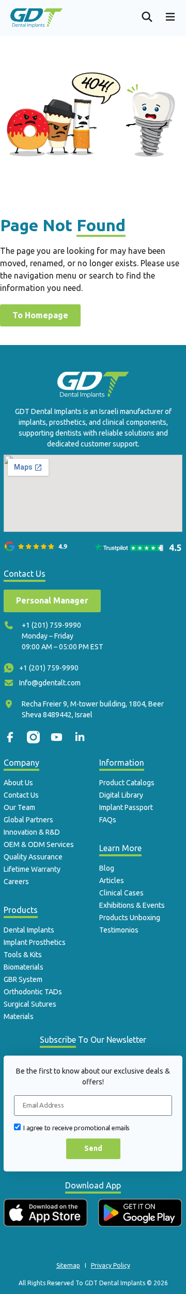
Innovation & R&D (32, 832)
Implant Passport (126, 807)
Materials (19, 1016)
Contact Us (21, 795)
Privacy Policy (110, 1265)
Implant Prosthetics (35, 942)
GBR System (23, 979)
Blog (106, 868)
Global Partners (28, 820)
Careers (16, 881)
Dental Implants (29, 930)
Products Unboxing (129, 917)
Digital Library (121, 795)
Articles (111, 880)
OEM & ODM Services (39, 844)
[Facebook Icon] (10, 737)
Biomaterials (23, 967)
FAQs (107, 820)
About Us (18, 783)
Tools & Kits (23, 955)
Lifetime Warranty (32, 869)
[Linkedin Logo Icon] (79, 737)
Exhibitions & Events (132, 905)
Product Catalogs (126, 783)
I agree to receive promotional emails (76, 1127)
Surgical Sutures (30, 1004)
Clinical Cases (121, 893)
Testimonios (118, 930)
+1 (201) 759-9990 (51, 625)
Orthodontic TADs (33, 992)
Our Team (19, 807)
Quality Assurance (33, 857)
